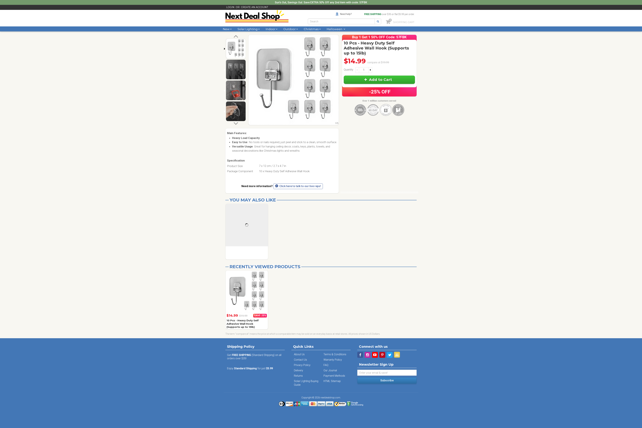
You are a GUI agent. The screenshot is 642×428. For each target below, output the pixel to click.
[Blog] (397, 355)
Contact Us (300, 359)
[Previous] (236, 36)
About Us (299, 354)
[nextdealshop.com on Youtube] (375, 355)
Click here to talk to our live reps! (300, 186)
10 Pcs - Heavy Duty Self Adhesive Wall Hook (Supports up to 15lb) (243, 324)
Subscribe (387, 380)
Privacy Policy (302, 365)
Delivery (298, 370)
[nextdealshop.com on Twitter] (390, 355)
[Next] (236, 123)
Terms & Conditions (335, 354)
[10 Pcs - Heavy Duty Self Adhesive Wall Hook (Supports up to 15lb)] (247, 292)
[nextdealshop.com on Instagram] (367, 355)
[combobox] (341, 21)
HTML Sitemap (332, 381)
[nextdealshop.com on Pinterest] (382, 355)
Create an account (254, 7)
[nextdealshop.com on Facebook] (360, 355)
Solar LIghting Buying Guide (306, 383)
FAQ (326, 365)
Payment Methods (334, 375)
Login (230, 7)
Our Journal (330, 370)
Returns (298, 375)
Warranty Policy (333, 359)
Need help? (346, 14)
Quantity (348, 69)
